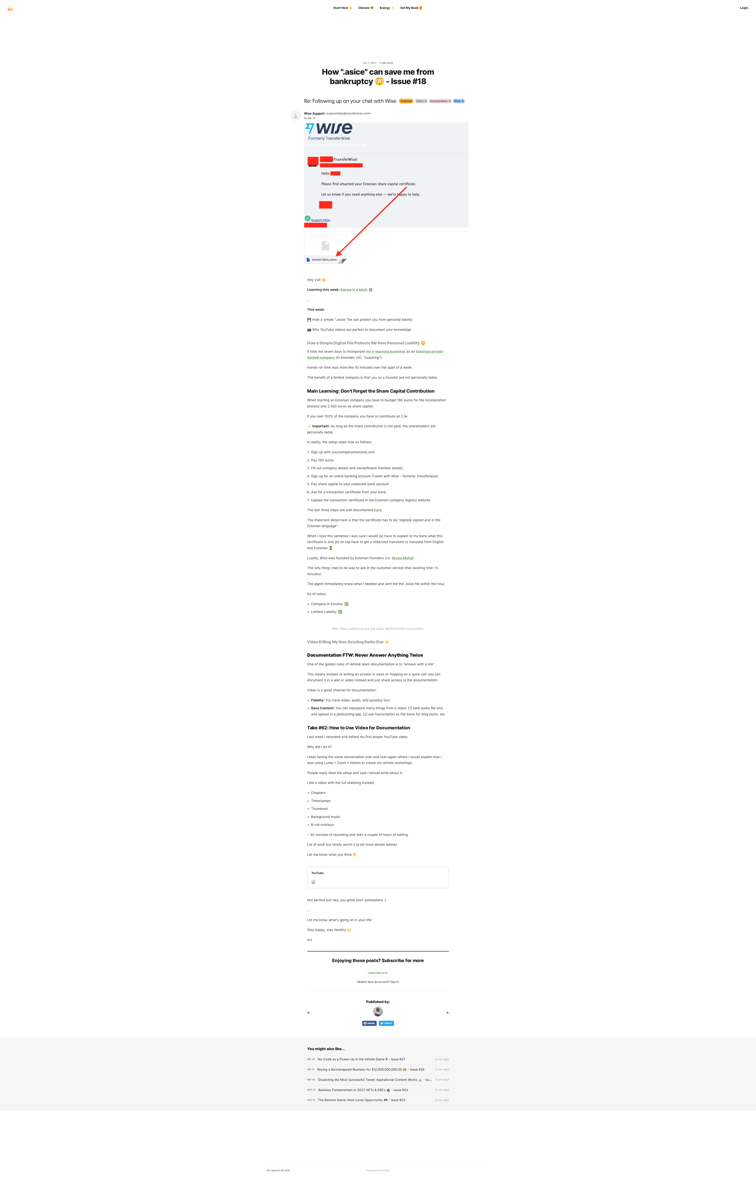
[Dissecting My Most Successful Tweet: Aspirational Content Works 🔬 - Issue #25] (378, 1080)
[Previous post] (310, 1013)
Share (371, 1023)
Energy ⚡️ (387, 8)
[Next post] (446, 1013)
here (378, 510)
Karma (346, 290)
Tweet (388, 1023)
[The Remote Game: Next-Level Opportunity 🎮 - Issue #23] (378, 1100)
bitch (363, 290)
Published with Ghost (378, 1170)
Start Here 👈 (342, 8)
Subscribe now (378, 973)
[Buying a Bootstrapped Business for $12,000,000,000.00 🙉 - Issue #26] (378, 1069)
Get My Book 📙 (411, 8)
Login (744, 8)
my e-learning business (385, 351)
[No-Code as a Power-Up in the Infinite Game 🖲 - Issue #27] (378, 1059)
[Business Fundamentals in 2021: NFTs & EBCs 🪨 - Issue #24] (378, 1090)
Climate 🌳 (366, 8)
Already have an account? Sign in (378, 981)
